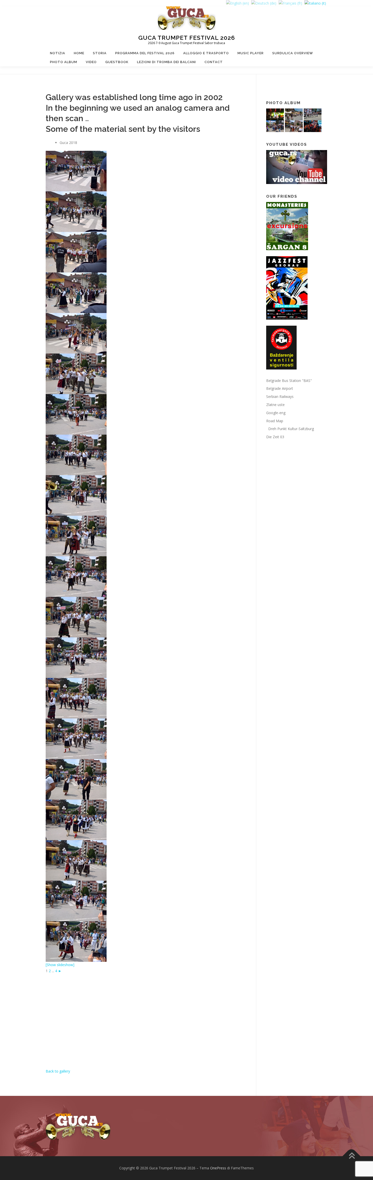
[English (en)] (237, 3)
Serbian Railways (280, 396)
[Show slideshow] (60, 964)
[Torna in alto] (352, 1156)
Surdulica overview (292, 53)
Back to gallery (58, 1071)
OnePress (218, 1168)
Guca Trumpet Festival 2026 (186, 37)
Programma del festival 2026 (145, 53)
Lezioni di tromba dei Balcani (166, 62)
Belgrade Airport (279, 388)
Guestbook (116, 62)
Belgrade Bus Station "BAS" (289, 380)
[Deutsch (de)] (263, 3)
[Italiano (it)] (315, 3)
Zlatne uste (275, 404)
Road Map (274, 420)
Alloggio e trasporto (206, 53)
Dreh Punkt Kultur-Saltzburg (290, 428)
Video (91, 62)
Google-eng (275, 412)
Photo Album (63, 62)
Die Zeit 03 (275, 436)
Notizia (57, 53)
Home (79, 53)
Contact (214, 62)
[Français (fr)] (290, 3)
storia (100, 53)
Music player (251, 53)
